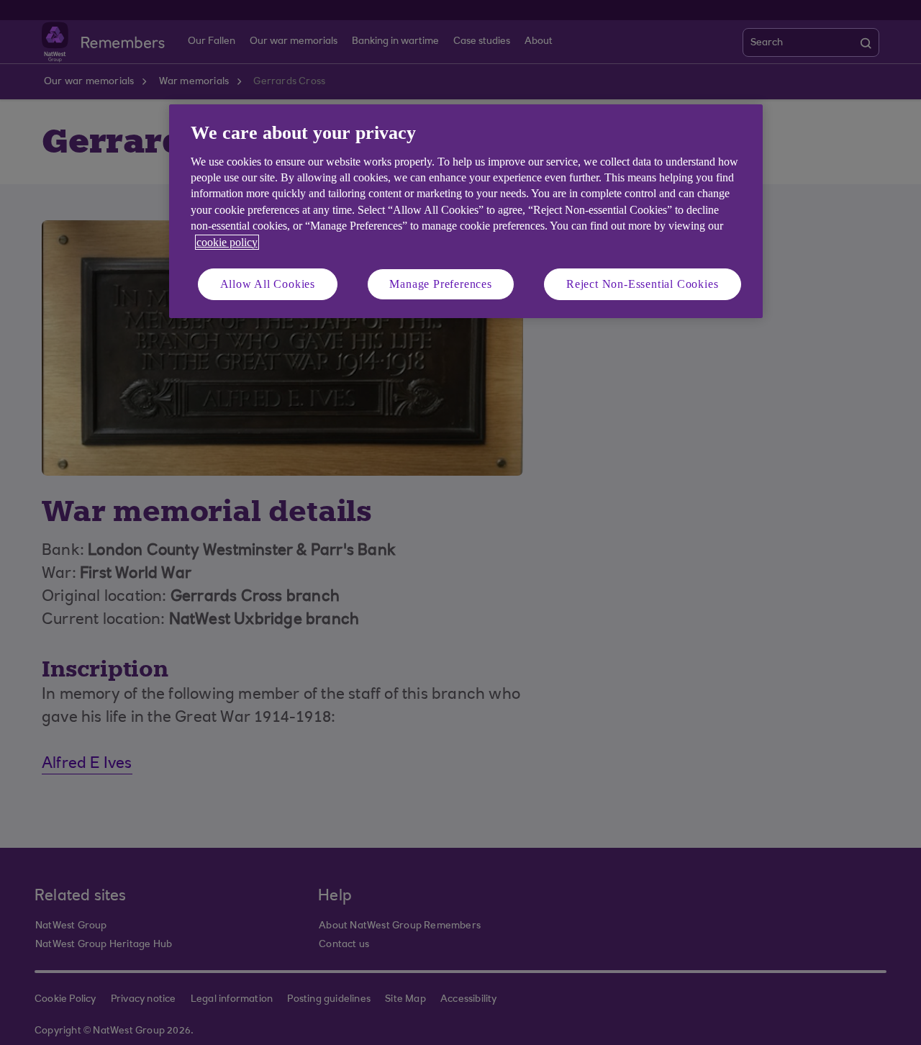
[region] (466, 211)
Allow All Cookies (268, 284)
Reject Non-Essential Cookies (642, 284)
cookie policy (227, 242)
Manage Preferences (440, 284)
